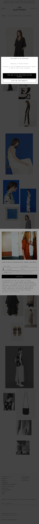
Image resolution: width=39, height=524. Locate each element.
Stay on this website (19, 80)
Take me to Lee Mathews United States (19, 75)
